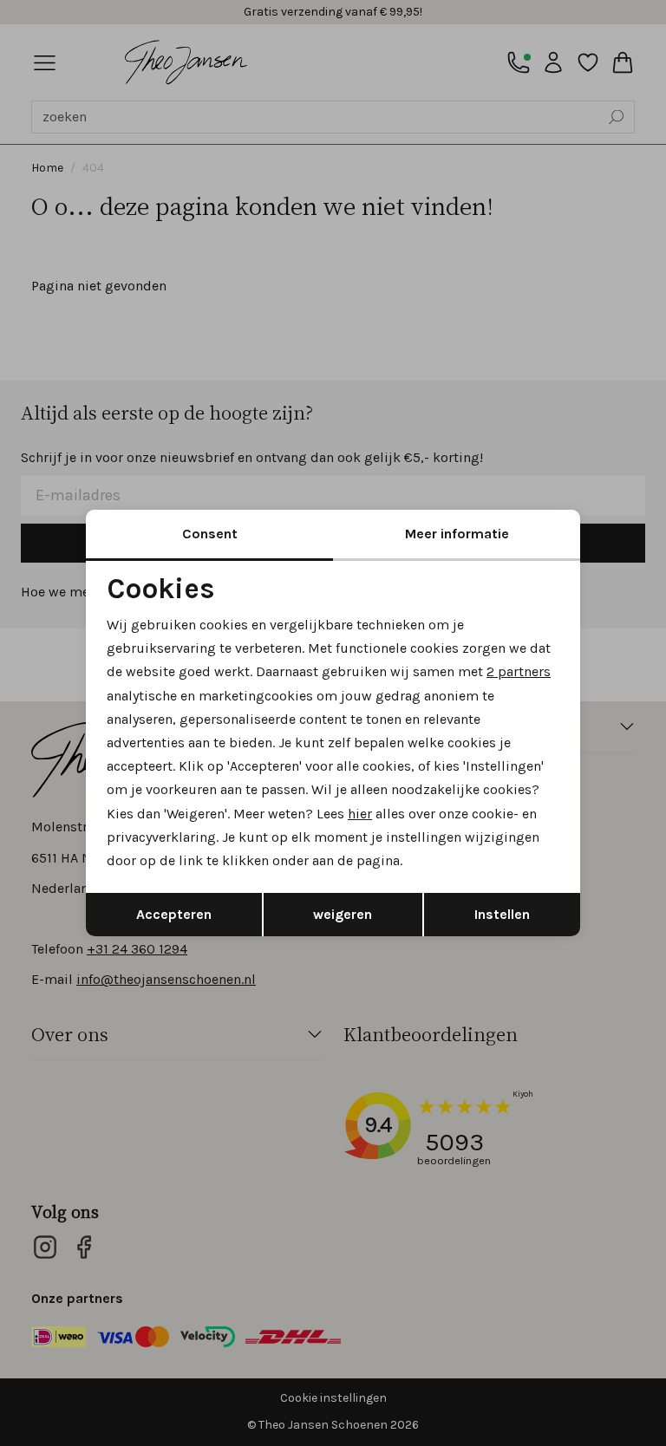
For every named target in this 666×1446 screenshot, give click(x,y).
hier (360, 813)
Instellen (502, 914)
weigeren (342, 914)
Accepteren (174, 914)
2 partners (518, 671)
